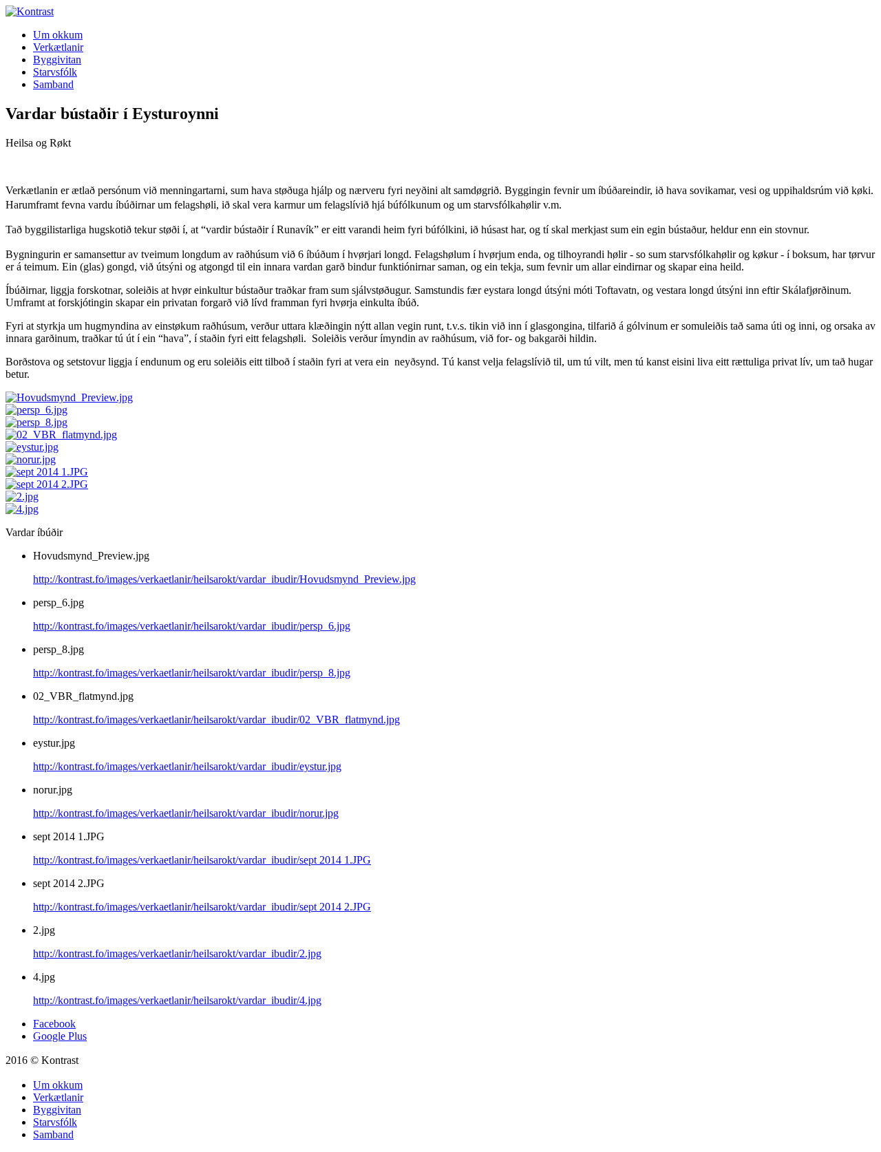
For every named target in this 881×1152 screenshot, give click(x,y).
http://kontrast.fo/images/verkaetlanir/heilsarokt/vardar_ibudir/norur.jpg (186, 813)
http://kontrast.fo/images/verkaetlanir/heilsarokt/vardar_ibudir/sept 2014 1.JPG (202, 860)
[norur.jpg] (31, 459)
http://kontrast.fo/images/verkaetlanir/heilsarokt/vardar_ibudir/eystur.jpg (187, 766)
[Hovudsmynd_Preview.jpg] (69, 397)
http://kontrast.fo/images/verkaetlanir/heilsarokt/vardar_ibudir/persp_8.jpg (191, 673)
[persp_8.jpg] (36, 422)
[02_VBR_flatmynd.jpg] (61, 434)
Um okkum (58, 35)
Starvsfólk (55, 72)
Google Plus (60, 1036)
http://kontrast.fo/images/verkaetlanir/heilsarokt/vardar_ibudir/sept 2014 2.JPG (202, 907)
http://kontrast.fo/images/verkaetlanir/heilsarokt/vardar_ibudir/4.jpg (177, 1000)
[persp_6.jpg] (36, 410)
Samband (53, 84)
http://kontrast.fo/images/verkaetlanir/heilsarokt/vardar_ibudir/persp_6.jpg (191, 626)
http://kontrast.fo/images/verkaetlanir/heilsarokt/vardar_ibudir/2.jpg (177, 953)
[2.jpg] (22, 496)
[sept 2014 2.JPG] (47, 484)
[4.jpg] (22, 509)
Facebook (54, 1024)
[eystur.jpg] (32, 447)
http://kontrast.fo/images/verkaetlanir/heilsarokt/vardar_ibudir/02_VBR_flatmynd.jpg (216, 719)
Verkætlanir (58, 47)
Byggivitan (57, 59)
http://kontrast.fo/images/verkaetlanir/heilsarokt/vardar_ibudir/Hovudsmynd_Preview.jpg (224, 579)
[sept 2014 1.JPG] (47, 472)
